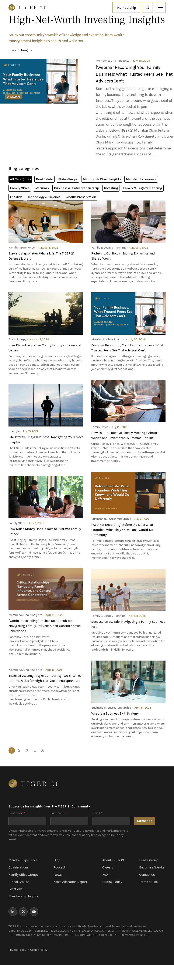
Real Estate (44, 179)
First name (17, 813)
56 (42, 750)
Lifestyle (16, 197)
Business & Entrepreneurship (76, 188)
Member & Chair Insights (102, 179)
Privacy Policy (17, 950)
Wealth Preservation (81, 197)
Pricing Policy (112, 882)
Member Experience (141, 179)
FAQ (105, 875)
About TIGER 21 (113, 860)
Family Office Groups (23, 875)
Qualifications (18, 867)
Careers (107, 867)
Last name (59, 813)
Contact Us (147, 875)
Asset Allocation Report (70, 882)
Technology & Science (44, 197)
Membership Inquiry (23, 896)
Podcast (59, 867)
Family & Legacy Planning (142, 188)
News (58, 875)
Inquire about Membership (126, 7)
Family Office (19, 188)
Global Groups (18, 882)
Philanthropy (68, 179)
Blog (57, 860)
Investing (111, 188)
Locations (15, 889)
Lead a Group (148, 860)
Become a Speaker (152, 867)
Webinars (42, 188)
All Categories (20, 179)
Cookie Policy (38, 950)
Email (97, 813)
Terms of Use (148, 882)
